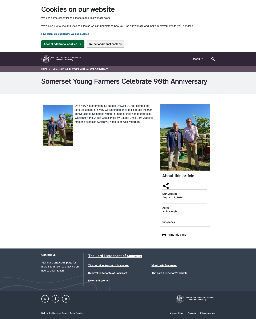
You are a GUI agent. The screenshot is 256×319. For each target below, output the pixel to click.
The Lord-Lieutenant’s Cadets (169, 273)
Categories (168, 221)
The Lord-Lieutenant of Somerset (108, 265)
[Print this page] (174, 235)
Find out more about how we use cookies (65, 33)
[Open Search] (213, 59)
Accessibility (176, 313)
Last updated (169, 193)
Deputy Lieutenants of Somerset (107, 273)
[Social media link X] (45, 299)
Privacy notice (207, 313)
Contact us (58, 262)
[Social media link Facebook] (55, 299)
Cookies (192, 313)
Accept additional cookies (60, 44)
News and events (98, 280)
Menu (196, 58)
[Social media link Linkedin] (66, 299)
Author (166, 207)
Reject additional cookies (105, 44)
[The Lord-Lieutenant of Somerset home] (61, 59)
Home (44, 69)
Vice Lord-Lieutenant (164, 265)
